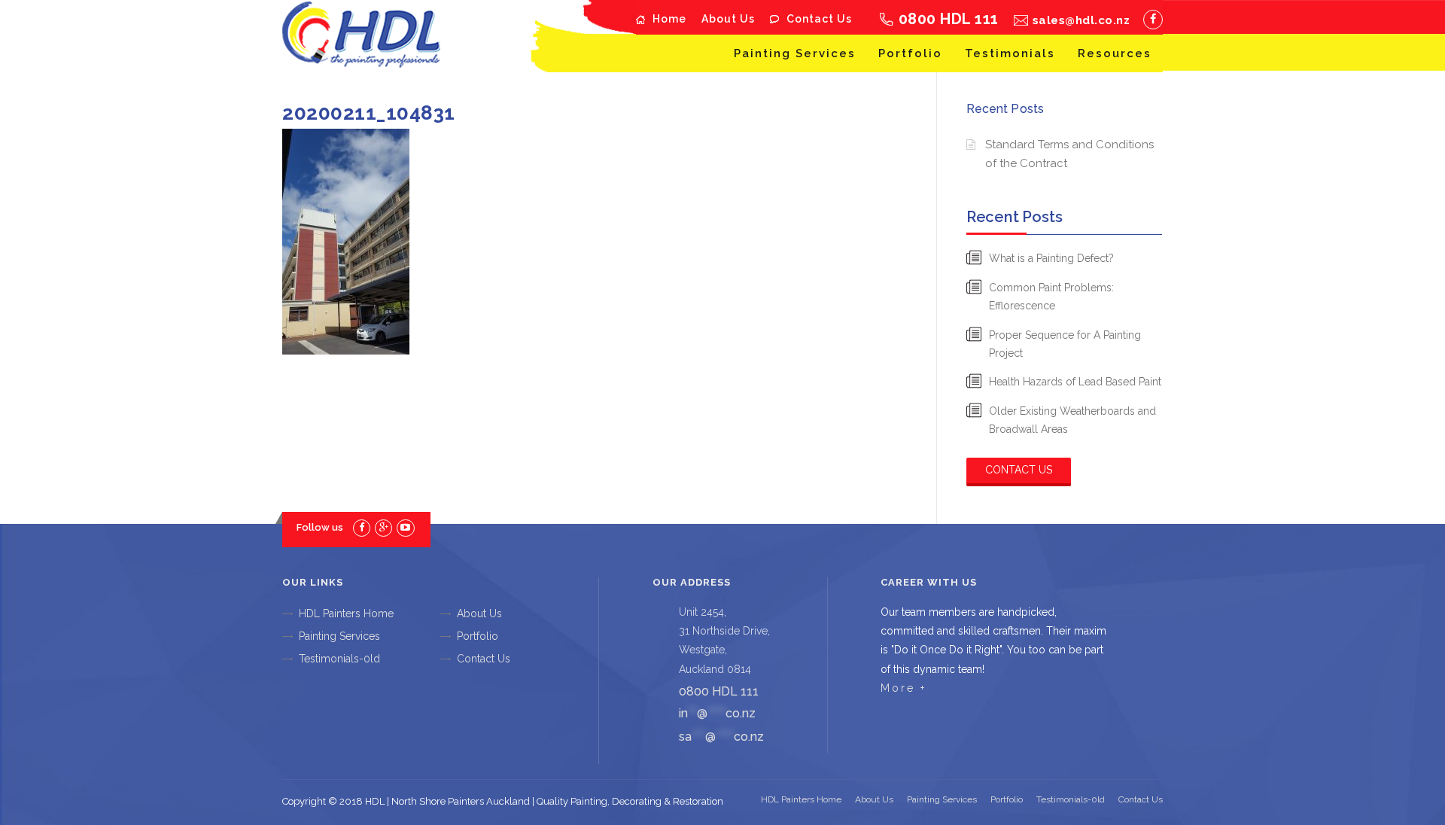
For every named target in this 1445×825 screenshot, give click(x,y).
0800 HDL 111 (949, 19)
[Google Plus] (383, 527)
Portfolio (910, 53)
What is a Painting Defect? (1051, 258)
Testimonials (1010, 53)
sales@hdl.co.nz (1081, 20)
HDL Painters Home (346, 613)
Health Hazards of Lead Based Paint (1075, 382)
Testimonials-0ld (339, 659)
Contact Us (819, 19)
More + (903, 688)
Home (669, 19)
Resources (1114, 53)
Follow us (320, 527)
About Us (728, 19)
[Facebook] (1153, 19)
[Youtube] (405, 527)
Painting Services (795, 53)
